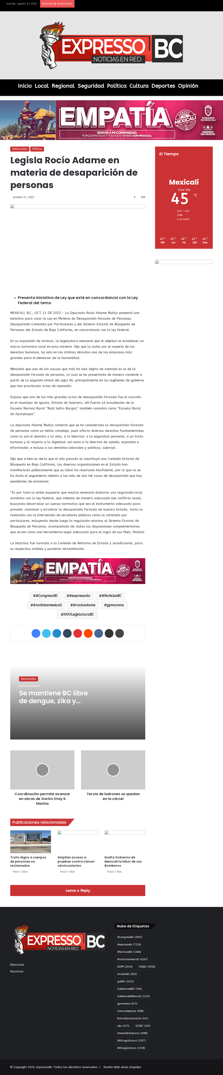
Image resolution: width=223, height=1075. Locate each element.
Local (42, 86)
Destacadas (19, 148)
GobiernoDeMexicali (133, 996)
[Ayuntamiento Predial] (77, 571)
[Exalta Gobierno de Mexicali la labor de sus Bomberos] (125, 841)
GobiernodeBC (129, 988)
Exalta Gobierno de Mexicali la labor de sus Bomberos (123, 861)
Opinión (188, 86)
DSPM (125, 966)
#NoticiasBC (112, 596)
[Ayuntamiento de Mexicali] (111, 120)
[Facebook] (36, 633)
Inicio (25, 86)
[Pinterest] (77, 633)
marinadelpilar (130, 1011)
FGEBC (147, 966)
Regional (63, 86)
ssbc (123, 1025)
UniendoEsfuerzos (132, 1033)
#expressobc (79, 596)
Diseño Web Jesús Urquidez (122, 1067)
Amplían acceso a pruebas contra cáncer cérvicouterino (76, 861)
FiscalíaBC (127, 974)
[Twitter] (46, 633)
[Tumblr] (67, 633)
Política (117, 86)
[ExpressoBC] (111, 45)
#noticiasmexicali (47, 605)
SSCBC (142, 1025)
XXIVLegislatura (131, 1040)
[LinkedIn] (56, 633)
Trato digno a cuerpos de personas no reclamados (28, 861)
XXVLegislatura (131, 1048)
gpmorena (115, 605)
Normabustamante (132, 1018)
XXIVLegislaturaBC (78, 614)
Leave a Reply (78, 890)
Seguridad (91, 86)
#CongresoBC (47, 596)
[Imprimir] (119, 633)
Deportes (163, 86)
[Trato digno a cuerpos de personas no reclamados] (30, 841)
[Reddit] (88, 633)
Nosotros (17, 971)
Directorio (17, 964)
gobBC (125, 981)
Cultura (139, 86)
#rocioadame (84, 605)
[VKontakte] (98, 633)
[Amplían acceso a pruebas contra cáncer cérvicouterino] (77, 841)
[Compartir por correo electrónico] (109, 633)
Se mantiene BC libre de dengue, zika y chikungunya (53, 700)
